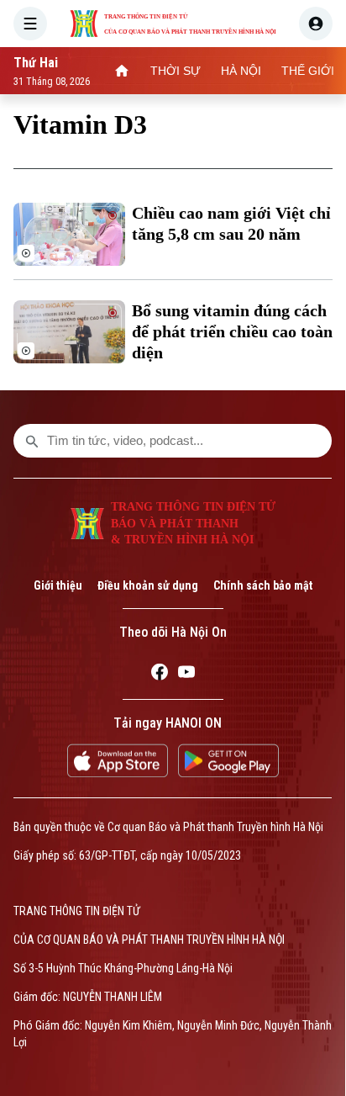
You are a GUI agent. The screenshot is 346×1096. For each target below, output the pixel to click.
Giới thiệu (58, 585)
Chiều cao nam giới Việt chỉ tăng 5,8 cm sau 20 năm (231, 223)
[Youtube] (186, 674)
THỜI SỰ (175, 70)
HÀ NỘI (241, 70)
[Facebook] (159, 674)
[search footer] (32, 440)
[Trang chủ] (121, 70)
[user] (316, 23)
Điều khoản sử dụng (147, 585)
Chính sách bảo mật (262, 585)
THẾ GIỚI (307, 70)
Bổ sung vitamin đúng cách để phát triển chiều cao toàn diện (232, 331)
